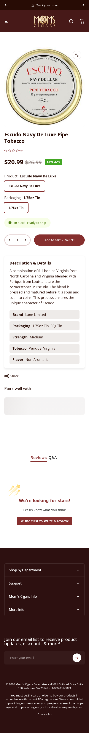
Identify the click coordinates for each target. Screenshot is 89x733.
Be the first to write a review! (44, 521)
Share (14, 376)
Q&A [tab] (52, 457)
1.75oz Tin (16, 208)
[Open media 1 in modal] (77, 55)
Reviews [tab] (38, 457)
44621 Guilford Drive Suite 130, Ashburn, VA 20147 (50, 686)
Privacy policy (45, 713)
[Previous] (6, 5)
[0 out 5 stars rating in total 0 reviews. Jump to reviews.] (13, 151)
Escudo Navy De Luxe (24, 186)
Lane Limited (35, 314)
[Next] (83, 5)
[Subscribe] (77, 657)
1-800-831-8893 (61, 688)
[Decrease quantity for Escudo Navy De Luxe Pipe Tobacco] (9, 240)
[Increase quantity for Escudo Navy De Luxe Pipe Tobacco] (25, 240)
